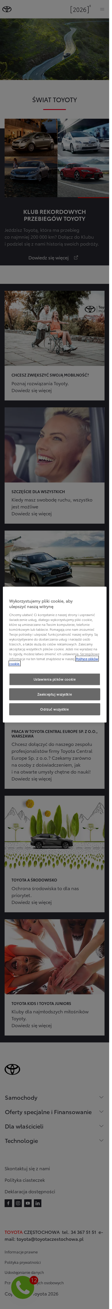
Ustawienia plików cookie (55, 679)
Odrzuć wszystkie (54, 709)
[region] (55, 654)
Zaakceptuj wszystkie (54, 694)
